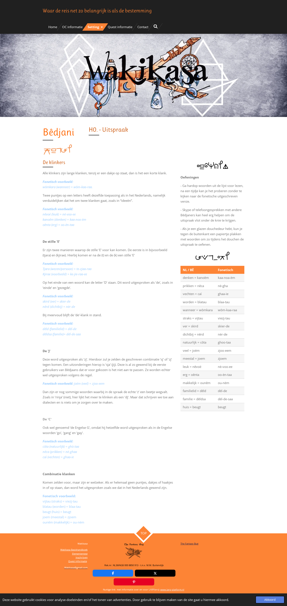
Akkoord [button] (270, 600)
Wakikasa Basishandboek (74, 549)
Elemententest (80, 553)
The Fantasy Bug (189, 543)
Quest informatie (77, 561)
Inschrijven (82, 557)
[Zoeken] (155, 26)
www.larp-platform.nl (172, 589)
